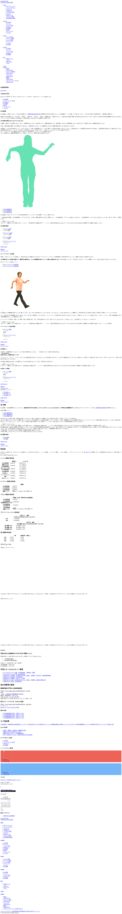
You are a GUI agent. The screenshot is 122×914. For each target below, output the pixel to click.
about (4, 5)
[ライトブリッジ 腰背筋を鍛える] (7, 395)
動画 (52, 724)
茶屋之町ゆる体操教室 (9, 815)
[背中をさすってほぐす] (7, 413)
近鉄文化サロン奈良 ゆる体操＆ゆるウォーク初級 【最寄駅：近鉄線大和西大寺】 (24, 680)
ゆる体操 (8, 22)
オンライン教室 (10, 38)
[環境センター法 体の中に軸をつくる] (11, 264)
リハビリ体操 (89, 724)
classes (4, 35)
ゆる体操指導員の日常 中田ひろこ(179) (13, 716)
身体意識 (17, 724)
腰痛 (82, 724)
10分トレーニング (46, 724)
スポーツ (74, 724)
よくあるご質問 (10, 12)
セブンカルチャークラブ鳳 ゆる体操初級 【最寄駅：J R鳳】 (19, 672)
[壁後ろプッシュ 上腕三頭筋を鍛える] (7, 393)
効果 (41, 724)
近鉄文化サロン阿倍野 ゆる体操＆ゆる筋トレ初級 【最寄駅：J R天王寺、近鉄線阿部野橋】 (27, 675)
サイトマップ (36, 911)
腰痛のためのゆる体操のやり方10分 (12, 731)
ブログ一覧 (6, 761)
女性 (94, 724)
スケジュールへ (4, 250)
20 (5, 805)
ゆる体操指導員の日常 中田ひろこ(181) (13, 713)
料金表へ (3, 249)
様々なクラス (87, 452)
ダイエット (100, 724)
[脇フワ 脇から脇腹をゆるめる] (7, 210)
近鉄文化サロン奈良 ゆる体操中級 (12, 681)
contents (5, 21)
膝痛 (9, 724)
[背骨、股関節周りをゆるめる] (7, 416)
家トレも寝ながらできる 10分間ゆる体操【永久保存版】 (18, 734)
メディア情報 (106, 724)
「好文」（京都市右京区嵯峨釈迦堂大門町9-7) (12, 694)
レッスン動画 (9, 40)
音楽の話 (13, 724)
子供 (96, 724)
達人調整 (8, 28)
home (2, 90)
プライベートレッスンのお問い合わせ (13, 908)
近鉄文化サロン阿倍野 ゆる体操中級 (13, 677)
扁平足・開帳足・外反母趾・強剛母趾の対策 (14, 730)
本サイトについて (10, 6)
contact (5, 67)
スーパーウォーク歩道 (9, 100)
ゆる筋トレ (9, 26)
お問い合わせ (4, 246)
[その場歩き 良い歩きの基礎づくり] (11, 266)
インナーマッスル (67, 724)
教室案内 (56, 724)
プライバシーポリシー (6, 911)
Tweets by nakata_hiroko (6, 789)
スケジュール (9, 31)
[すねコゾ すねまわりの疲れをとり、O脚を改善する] (7, 212)
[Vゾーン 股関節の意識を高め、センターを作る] (7, 209)
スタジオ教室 (9, 37)
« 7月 (2, 809)
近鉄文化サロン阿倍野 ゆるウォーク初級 (14, 678)
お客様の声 (9, 10)
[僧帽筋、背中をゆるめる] (7, 414)
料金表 (8, 29)
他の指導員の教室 (10, 18)
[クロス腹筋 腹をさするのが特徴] (6, 392)
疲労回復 (78, 724)
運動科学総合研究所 (33, 114)
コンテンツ (9, 9)
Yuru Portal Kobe (4, 1)
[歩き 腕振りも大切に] (19, 310)
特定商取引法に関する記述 (26, 911)
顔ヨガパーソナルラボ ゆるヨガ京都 (10, 707)
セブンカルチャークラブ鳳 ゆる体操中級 (14, 674)
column (5, 47)
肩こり (6, 724)
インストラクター (10, 7)
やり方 (38, 724)
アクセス (8, 13)
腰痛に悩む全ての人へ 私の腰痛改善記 (13, 733)
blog (4, 57)
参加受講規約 (15, 911)
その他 (112, 724)
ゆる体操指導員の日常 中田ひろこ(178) (13, 717)
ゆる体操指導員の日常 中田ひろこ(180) (13, 714)
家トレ (84, 724)
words (4, 66)
